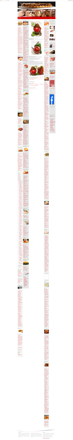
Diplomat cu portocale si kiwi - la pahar (46, 70)
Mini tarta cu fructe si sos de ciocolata (46, 30)
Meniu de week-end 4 (20, 43)
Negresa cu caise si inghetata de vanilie (46, 127)
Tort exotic (45, 305)
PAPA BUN (51, 127)
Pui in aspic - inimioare (25, 56)
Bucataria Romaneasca (25, 280)
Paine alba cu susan (20, 123)
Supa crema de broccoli (25, 163)
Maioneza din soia (20, 161)
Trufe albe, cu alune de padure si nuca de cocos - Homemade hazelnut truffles (46, 263)
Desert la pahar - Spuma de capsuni (46, 62)
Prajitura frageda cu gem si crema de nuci (46, 139)
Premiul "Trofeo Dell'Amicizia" (20, 255)
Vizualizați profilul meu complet (53, 46)
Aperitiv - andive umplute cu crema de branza (20, 211)
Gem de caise (24, 128)
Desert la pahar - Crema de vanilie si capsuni (46, 60)
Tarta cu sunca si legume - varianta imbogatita (46, 226)
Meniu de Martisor (20, 38)
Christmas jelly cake (46, 93)
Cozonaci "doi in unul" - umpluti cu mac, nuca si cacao (25, 102)
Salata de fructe (46, 146)
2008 (19, 180)
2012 (19, 176)
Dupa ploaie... (19, 295)
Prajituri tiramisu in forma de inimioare (46, 145)
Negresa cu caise (46, 125)
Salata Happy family (46, 192)
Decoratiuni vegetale (20, 336)
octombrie (20, 183)
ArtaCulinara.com (26, 278)
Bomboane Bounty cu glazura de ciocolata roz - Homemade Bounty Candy (46, 241)
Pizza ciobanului (19, 118)
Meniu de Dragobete (20, 36)
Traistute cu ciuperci (46, 227)
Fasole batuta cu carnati (25, 248)
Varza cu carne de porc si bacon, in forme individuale (25, 205)
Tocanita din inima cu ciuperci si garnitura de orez (20, 198)
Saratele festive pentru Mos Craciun (19, 100)
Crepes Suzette (46, 102)
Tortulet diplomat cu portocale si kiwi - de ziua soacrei (46, 315)
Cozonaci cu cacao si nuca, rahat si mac (46, 349)
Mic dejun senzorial (46, 218)
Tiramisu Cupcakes (46, 411)
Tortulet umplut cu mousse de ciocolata (46, 321)
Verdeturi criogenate (25, 141)
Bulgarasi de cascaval (25, 42)
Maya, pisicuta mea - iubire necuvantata (20, 191)
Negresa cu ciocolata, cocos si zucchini (46, 129)
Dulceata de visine (25, 127)
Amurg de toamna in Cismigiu (20, 185)
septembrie (20, 265)
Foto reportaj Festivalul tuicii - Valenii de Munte (20, 299)
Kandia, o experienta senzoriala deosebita (46, 251)
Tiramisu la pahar (46, 73)
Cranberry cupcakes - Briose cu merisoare (46, 383)
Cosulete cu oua (46, 213)
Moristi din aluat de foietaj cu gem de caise (46, 119)
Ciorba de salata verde (25, 157)
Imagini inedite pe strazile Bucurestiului (20, 310)
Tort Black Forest (46, 290)
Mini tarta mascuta (25, 81)
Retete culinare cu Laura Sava (52, 125)
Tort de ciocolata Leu (25, 85)
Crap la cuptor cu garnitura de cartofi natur (25, 234)
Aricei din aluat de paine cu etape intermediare (20, 120)
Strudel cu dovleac (46, 424)
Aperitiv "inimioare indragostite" (20, 226)
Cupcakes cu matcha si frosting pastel (46, 387)
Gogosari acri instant (25, 131)
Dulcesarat (51, 126)
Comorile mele (19, 270)
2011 (19, 177)
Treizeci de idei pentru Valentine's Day (20, 53)
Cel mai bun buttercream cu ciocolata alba (46, 378)
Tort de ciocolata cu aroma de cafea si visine (46, 295)
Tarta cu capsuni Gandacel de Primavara (25, 84)
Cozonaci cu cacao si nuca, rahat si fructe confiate (20, 74)
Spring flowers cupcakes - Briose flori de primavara (46, 408)
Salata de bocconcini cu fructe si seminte (46, 171)
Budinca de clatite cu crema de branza (46, 89)
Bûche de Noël (45, 289)
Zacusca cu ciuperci (25, 142)
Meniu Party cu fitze (20, 32)
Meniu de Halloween (20, 37)
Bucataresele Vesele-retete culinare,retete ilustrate (52, 122)
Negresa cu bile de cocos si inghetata (46, 124)
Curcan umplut (19, 77)
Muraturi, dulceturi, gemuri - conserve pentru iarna (25, 137)
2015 (19, 173)
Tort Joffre (45, 307)
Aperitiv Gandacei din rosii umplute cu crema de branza (25, 33)
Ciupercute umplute (46, 209)
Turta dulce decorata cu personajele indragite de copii (25, 87)
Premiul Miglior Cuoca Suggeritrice (20, 258)
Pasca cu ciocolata (25, 110)
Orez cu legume (19, 162)
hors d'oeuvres (32, 79)
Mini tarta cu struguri (46, 31)
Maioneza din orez (20, 160)
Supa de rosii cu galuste (25, 167)
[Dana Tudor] (52, 104)
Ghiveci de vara (19, 158)
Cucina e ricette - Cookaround (26, 281)
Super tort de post (20, 170)
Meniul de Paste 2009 (25, 109)
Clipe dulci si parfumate (27, 3)
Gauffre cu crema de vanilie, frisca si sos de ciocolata (46, 109)
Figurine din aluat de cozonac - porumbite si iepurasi (25, 78)
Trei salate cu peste (46, 197)
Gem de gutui (24, 129)
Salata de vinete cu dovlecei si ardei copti (46, 183)
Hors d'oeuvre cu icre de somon (20, 217)
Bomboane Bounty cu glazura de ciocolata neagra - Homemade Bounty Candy (46, 237)
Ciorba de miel (24, 97)
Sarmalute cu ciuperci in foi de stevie (20, 169)
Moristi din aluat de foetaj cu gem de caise (46, 423)
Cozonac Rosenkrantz (25, 100)
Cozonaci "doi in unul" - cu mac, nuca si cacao (46, 347)
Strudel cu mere (46, 425)
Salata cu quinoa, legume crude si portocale (46, 167)
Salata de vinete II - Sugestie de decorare (46, 185)
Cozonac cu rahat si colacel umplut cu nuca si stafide (25, 99)
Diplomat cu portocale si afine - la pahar (46, 68)
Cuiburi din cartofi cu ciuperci (20, 249)
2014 (19, 174)
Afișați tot (54, 131)
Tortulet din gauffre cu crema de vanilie (46, 313)
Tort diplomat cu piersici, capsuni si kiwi (46, 302)
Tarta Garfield (24, 82)
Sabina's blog (52, 128)
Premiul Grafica (20, 189)
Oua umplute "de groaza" (26, 51)
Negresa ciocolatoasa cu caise (46, 121)
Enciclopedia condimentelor (25, 284)
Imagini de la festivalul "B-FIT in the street (20, 308)
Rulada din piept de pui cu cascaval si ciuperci (25, 200)
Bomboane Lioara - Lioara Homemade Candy (46, 244)
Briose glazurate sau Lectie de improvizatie (20, 194)
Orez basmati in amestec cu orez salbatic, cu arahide (25, 216)
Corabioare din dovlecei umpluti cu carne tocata (20, 134)
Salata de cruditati (20, 164)
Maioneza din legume (20, 159)
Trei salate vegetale (25, 60)
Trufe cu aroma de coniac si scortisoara (46, 268)
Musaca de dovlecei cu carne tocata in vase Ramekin (20, 136)
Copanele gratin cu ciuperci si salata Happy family (25, 177)
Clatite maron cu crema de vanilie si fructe (46, 100)
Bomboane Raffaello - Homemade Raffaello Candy (46, 247)
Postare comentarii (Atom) (35, 85)
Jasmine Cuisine (52, 130)
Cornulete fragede (46, 421)
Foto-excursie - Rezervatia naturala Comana (20, 301)
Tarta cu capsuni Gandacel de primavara (46, 40)
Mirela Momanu (20, 354)
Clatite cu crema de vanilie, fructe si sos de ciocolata (46, 98)
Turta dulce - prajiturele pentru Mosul (20, 108)
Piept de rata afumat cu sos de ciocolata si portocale (25, 189)
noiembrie (20, 182)
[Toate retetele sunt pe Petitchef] (52, 116)
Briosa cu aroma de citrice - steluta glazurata (20, 68)
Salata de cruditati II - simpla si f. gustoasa (46, 175)
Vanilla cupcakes (46, 412)
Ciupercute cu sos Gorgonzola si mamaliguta (20, 239)
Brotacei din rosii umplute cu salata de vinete (25, 41)
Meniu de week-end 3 (20, 42)
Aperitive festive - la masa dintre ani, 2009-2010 (26, 35)
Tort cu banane (45, 291)
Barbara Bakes (52, 119)
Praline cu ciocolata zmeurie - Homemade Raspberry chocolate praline (46, 257)
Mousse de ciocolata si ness (20, 245)
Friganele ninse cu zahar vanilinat (20, 231)
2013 (19, 175)
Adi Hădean (51, 120)
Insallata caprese (46, 158)
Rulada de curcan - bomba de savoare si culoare (25, 198)
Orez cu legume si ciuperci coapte (20, 205)
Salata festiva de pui (46, 191)
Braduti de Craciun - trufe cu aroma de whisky (20, 65)
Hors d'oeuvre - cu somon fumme (20, 222)
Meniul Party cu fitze (34, 77)
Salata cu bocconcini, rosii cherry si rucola (46, 162)
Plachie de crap (25, 235)
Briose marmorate (46, 374)
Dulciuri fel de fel (52, 129)
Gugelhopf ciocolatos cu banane (46, 395)
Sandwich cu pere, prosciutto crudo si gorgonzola (46, 220)
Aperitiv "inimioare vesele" (20, 228)
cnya (18, 353)
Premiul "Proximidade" (20, 263)
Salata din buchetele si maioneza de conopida (20, 166)
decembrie (20, 181)
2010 (19, 178)
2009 (19, 179)
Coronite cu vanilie (46, 101)
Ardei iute (25, 277)
